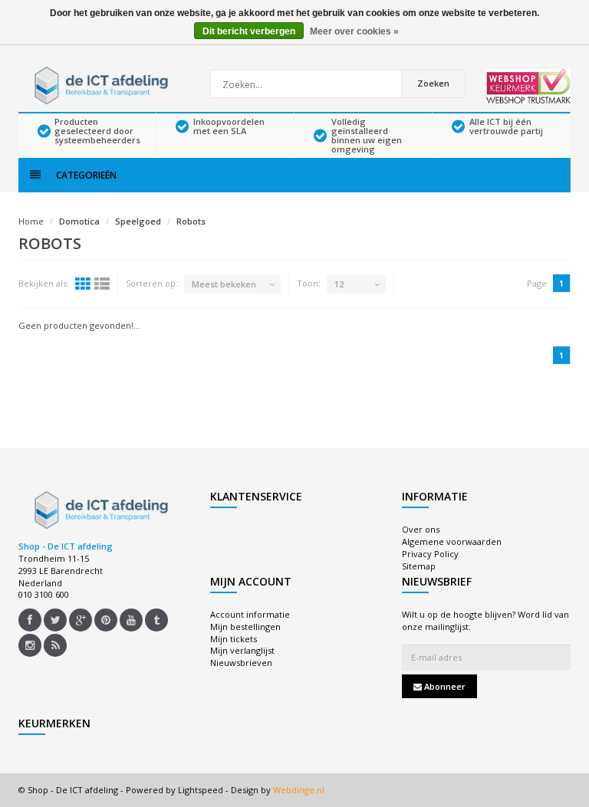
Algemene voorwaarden (452, 541)
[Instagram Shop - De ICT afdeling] (29, 645)
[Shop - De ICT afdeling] (98, 84)
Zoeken (433, 83)
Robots (191, 221)
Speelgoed (138, 221)
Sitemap (419, 566)
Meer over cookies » (354, 31)
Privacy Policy (430, 553)
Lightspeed (200, 790)
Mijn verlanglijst (242, 650)
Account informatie (250, 614)
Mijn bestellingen (245, 626)
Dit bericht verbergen (248, 31)
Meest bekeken (224, 284)
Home (31, 221)
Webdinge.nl (298, 790)
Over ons (420, 529)
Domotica (79, 221)
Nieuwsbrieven (241, 662)
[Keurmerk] (528, 86)
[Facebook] (29, 620)
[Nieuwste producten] (55, 645)
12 (339, 284)
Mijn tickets (233, 639)
